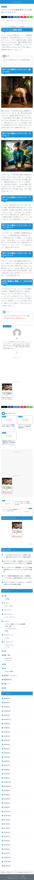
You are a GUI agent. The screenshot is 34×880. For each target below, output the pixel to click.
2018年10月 (7, 786)
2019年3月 (7, 778)
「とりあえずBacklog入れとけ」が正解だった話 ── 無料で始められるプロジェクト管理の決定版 (17, 556)
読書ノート (7, 683)
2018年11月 (7, 782)
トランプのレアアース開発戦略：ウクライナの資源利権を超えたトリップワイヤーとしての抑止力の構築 (18, 569)
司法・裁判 (8, 626)
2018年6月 (7, 790)
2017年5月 (7, 836)
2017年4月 (7, 840)
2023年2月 (7, 740)
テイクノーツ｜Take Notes (17, 1)
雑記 (5, 688)
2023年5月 (7, 727)
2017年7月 (7, 828)
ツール (7, 647)
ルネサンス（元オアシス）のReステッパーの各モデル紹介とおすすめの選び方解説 (18, 583)
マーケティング (8, 642)
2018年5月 (7, 794)
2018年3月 (7, 799)
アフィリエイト (9, 645)
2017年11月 (7, 811)
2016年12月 (7, 857)
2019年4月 (7, 773)
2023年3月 (7, 736)
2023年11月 (7, 719)
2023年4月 (7, 732)
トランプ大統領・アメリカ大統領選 (15, 624)
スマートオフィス (10, 617)
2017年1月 (7, 853)
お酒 (5, 596)
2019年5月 (7, 769)
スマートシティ (8, 614)
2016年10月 (7, 866)
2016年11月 (7, 861)
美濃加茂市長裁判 (12, 628)
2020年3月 (7, 761)
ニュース (6, 621)
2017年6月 (7, 832)
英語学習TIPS (8, 679)
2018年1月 (7, 807)
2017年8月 (7, 824)
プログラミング (8, 635)
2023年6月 (7, 723)
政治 (6, 631)
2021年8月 (7, 744)
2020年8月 (7, 753)
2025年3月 (7, 702)
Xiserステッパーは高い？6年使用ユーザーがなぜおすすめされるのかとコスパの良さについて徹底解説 (18, 562)
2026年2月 (7, 698)
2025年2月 (7, 707)
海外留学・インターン (10, 675)
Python (7, 638)
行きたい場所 (9, 671)
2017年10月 (7, 815)
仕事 (5, 651)
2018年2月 (7, 803)
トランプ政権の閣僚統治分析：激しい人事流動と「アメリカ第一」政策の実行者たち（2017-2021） (18, 577)
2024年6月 (7, 715)
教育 (5, 664)
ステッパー (8, 660)
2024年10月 (7, 711)
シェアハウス (7, 610)
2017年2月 (7, 849)
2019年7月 (7, 765)
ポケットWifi (9, 606)
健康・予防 (4, 6)
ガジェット (7, 603)
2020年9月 (7, 748)
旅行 (5, 668)
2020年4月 (7, 757)
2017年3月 (7, 845)
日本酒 (7, 599)
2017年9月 (7, 820)
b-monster (8, 658)
